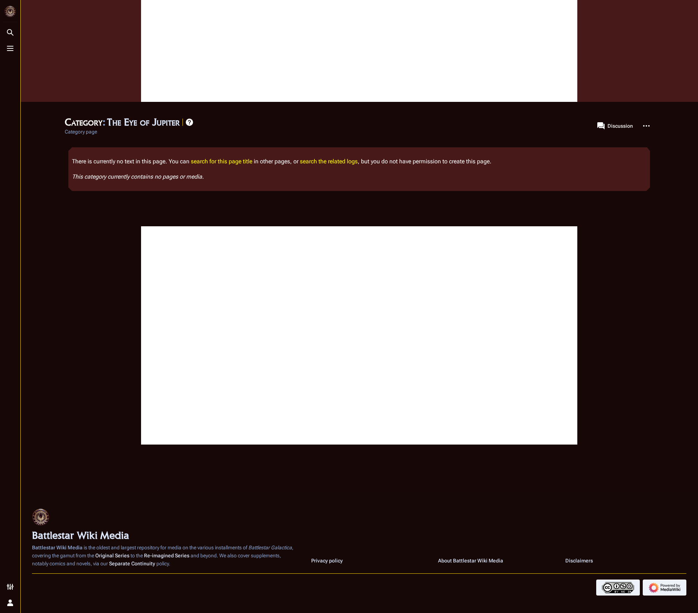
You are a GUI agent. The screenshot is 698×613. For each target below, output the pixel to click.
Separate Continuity (132, 563)
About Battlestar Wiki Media (470, 561)
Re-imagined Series (166, 555)
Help (189, 122)
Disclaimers (579, 561)
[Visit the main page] (10, 11)
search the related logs (329, 161)
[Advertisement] (359, 51)
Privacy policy (327, 561)
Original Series (112, 555)
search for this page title (221, 161)
